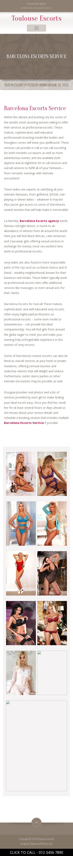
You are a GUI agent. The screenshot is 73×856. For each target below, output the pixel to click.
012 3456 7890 (51, 852)
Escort (19, 84)
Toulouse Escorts (36, 18)
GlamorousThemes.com (41, 844)
